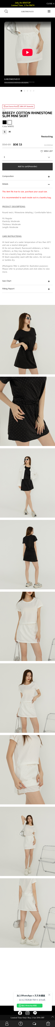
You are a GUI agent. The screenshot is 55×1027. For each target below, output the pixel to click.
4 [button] (31, 91)
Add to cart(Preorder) (27, 166)
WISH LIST (48, 151)
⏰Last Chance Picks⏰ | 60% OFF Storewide (18, 106)
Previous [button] (3, 54)
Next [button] (52, 54)
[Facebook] (20, 1014)
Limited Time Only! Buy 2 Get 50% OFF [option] (27, 1017)
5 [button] (34, 91)
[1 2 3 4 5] (27, 158)
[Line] (34, 1014)
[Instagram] (27, 1014)
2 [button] (25, 91)
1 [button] (22, 91)
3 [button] (28, 91)
